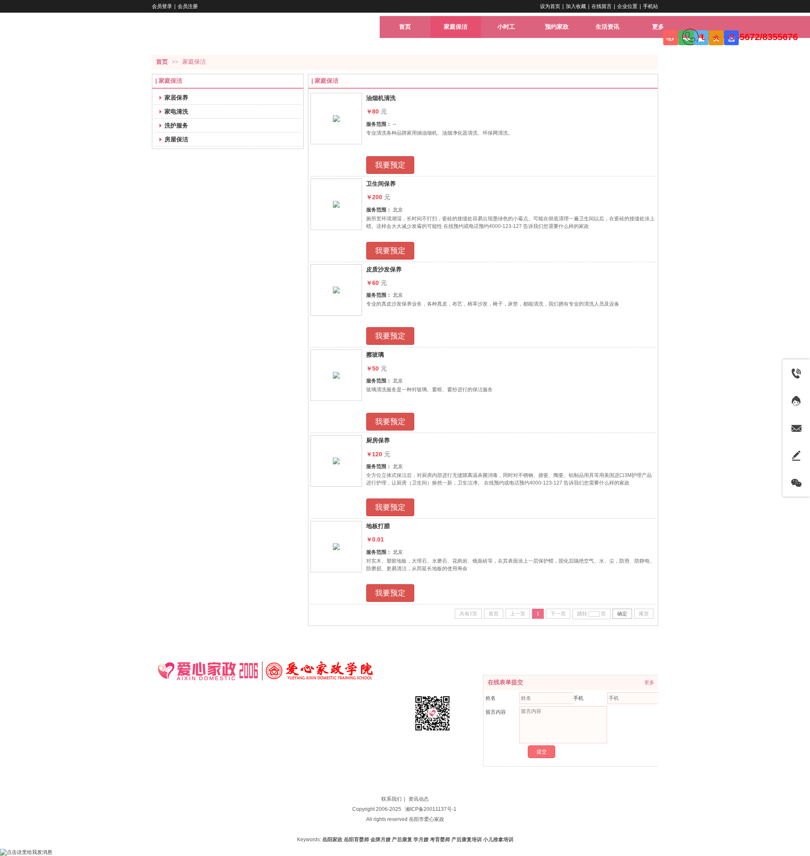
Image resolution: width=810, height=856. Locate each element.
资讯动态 (418, 799)
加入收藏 (576, 6)
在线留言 (601, 6)
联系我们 (391, 799)
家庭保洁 (194, 62)
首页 (162, 62)
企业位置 (627, 6)
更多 (649, 682)
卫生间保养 (381, 183)
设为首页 (550, 6)
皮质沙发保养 (384, 269)
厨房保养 (378, 440)
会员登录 (162, 6)
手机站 (650, 6)
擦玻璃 (375, 354)
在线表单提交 (505, 682)
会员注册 (188, 6)
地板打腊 (378, 526)
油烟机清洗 (381, 98)
